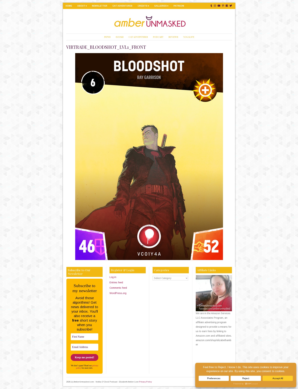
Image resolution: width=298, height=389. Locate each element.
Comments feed (118, 287)
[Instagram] (215, 6)
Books (119, 36)
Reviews (173, 36)
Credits (142, 6)
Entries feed (116, 282)
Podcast (158, 36)
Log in (113, 277)
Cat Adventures (122, 6)
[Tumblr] (211, 6)
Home (69, 6)
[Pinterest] (223, 6)
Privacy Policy (145, 382)
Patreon (178, 6)
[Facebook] (227, 6)
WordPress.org (118, 293)
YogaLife (188, 36)
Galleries (160, 6)
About (81, 6)
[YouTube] (219, 6)
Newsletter (99, 6)
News (107, 36)
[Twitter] (231, 6)
